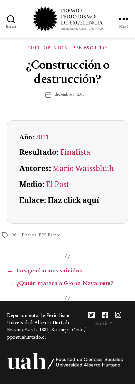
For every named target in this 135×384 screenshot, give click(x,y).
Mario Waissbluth (83, 169)
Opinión (56, 48)
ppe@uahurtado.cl (26, 337)
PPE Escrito (89, 48)
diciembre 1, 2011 (70, 94)
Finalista (75, 152)
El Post (57, 184)
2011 (34, 48)
